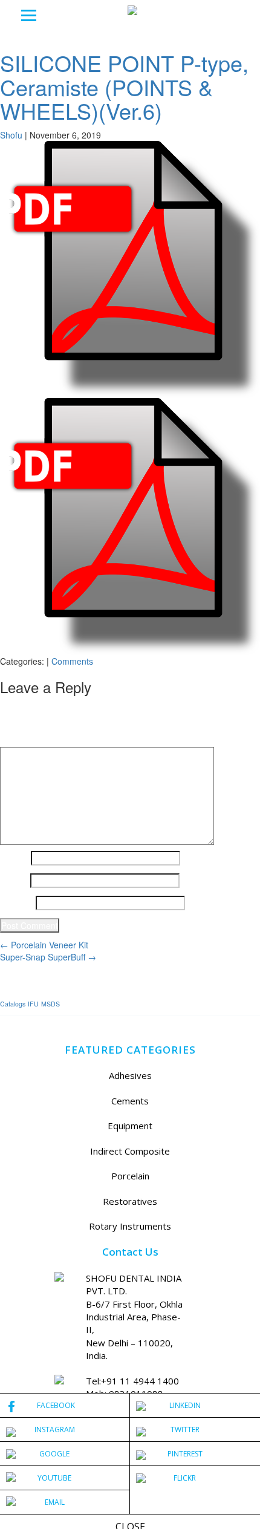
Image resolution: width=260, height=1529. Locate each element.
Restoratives (130, 1201)
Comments (72, 661)
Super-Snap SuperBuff (48, 957)
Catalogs (12, 1003)
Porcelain (130, 1176)
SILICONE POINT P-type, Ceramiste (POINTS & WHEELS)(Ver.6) (124, 86)
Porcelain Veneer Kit (44, 945)
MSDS (50, 1003)
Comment (22, 738)
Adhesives (130, 1075)
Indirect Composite (130, 1151)
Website (16, 903)
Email (14, 881)
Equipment (130, 1126)
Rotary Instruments (130, 1226)
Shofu (11, 135)
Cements (130, 1101)
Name (14, 858)
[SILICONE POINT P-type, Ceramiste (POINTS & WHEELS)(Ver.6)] (130, 268)
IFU (33, 1003)
